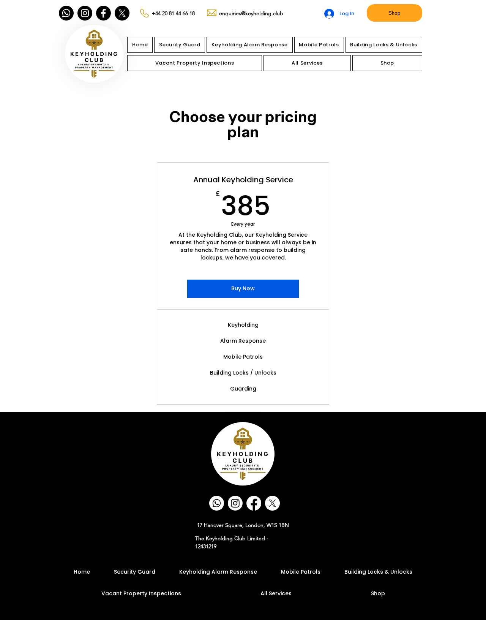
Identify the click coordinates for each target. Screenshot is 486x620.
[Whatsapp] (66, 13)
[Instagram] (84, 13)
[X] (122, 13)
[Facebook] (103, 13)
